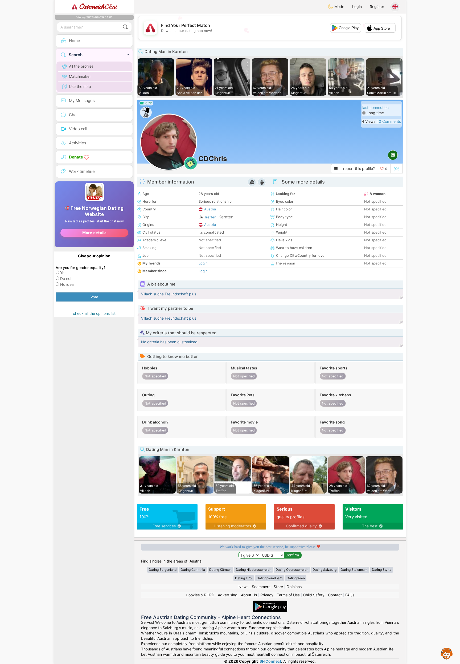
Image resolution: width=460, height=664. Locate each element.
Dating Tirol (243, 578)
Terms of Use (288, 595)
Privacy (266, 595)
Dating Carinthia (193, 570)
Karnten (226, 216)
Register (377, 6)
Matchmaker (80, 76)
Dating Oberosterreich (292, 570)
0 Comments (390, 121)
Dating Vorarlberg (269, 578)
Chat (98, 7)
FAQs (349, 595)
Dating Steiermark (354, 570)
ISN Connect (269, 661)
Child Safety (314, 595)
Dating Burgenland (162, 570)
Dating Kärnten (220, 570)
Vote (94, 297)
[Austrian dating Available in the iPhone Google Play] (270, 603)
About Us (249, 595)
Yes (63, 272)
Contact (335, 595)
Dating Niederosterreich (253, 570)
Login (357, 6)
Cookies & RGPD (200, 595)
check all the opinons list (94, 313)
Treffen (210, 217)
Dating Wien (296, 578)
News (243, 586)
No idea (67, 284)
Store (278, 586)
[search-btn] (125, 27)
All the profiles (81, 66)
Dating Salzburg (324, 570)
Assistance (447, 653)
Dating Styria (381, 570)
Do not (66, 278)
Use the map (80, 86)
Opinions (294, 586)
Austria (210, 209)
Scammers (261, 586)
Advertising (227, 595)
